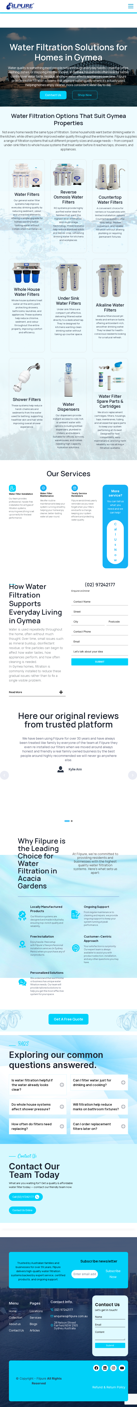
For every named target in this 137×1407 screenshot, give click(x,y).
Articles (35, 1330)
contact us (16, 1330)
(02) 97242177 (63, 1310)
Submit (100, 661)
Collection (15, 1317)
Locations (36, 1311)
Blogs (33, 1324)
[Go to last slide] (4, 775)
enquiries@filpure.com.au (71, 1316)
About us (15, 1324)
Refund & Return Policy (108, 1387)
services (35, 1317)
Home (13, 1311)
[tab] (67, 821)
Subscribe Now (113, 1274)
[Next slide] (132, 775)
